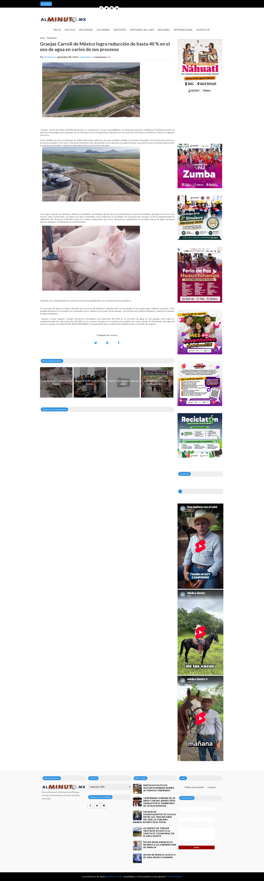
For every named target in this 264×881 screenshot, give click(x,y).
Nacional (164, 29)
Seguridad (86, 29)
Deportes (120, 29)
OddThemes (175, 876)
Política (70, 29)
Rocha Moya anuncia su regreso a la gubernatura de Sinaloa (159, 845)
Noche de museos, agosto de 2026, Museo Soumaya (159, 856)
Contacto (211, 787)
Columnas (103, 29)
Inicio (57, 29)
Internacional (183, 29)
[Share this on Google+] (107, 342)
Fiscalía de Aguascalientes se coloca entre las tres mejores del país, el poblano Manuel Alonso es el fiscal (154, 817)
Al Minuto (49, 57)
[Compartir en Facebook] (119, 342)
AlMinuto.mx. (115, 876)
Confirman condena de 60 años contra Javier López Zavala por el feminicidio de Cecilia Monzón (159, 802)
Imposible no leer (142, 29)
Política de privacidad (194, 787)
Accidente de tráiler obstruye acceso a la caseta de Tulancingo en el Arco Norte (158, 832)
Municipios (52, 38)
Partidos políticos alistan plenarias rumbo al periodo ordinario (158, 788)
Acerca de (203, 29)
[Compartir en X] (96, 342)
